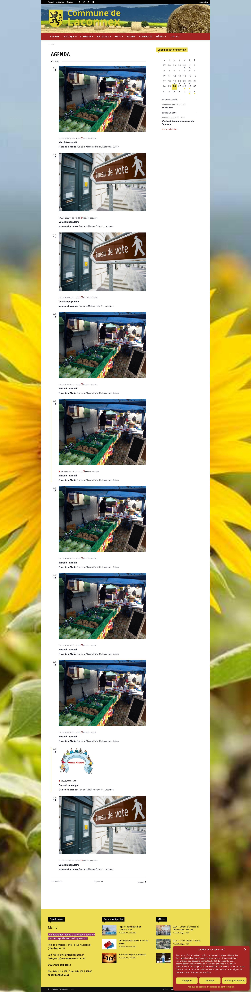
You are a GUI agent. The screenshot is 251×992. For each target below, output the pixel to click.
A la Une (54, 36)
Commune (85, 36)
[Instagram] (84, 2)
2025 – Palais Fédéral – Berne (186, 941)
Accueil (51, 2)
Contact (70, 2)
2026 (72, 989)
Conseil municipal (68, 785)
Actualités (60, 2)
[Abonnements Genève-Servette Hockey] (109, 944)
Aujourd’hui (98, 881)
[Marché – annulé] (102, 99)
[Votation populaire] (102, 182)
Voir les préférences (234, 980)
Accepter (187, 980)
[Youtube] (93, 2)
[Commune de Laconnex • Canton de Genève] (84, 18)
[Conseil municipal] (102, 760)
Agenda (131, 36)
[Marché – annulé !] (102, 345)
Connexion (203, 2)
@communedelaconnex (71, 958)
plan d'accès (55, 948)
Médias (160, 36)
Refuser (210, 980)
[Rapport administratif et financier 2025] (109, 930)
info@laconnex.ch (75, 954)
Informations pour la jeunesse (132, 954)
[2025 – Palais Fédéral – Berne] (163, 944)
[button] (245, 949)
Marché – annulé (68, 142)
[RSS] (88, 2)
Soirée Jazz (167, 107)
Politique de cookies (197, 987)
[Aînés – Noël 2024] (163, 958)
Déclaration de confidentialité (220, 987)
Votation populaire (69, 221)
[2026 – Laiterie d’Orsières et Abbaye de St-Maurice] (163, 930)
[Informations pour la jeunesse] (109, 958)
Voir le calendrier (169, 129)
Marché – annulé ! (68, 388)
